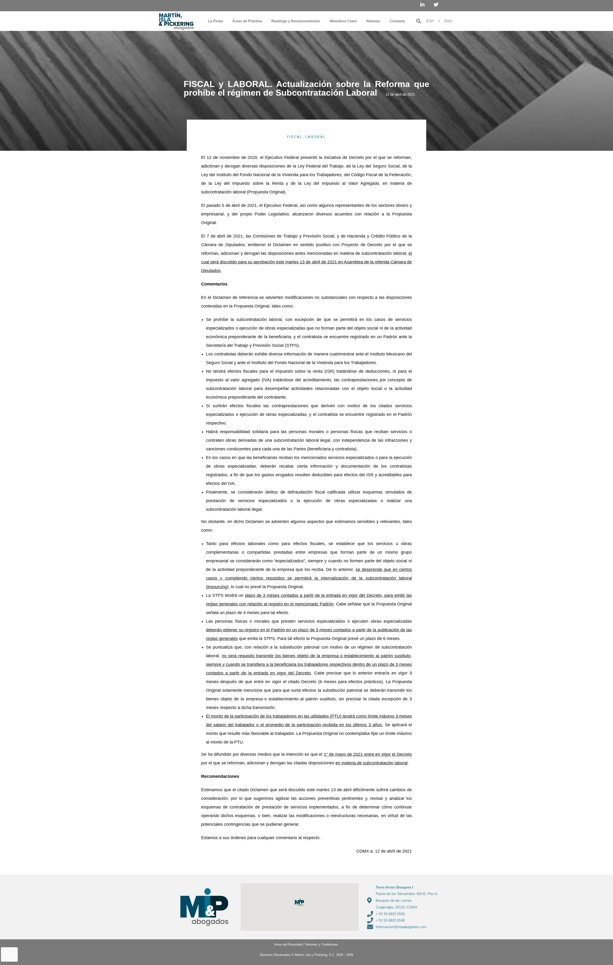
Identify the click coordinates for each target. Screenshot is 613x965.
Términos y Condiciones (321, 944)
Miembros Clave (343, 21)
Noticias (373, 21)
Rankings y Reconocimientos (295, 21)
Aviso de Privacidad (286, 944)
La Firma (215, 21)
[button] (418, 21)
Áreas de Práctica (247, 21)
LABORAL (316, 137)
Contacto (397, 21)
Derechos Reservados (275, 955)
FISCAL (295, 137)
